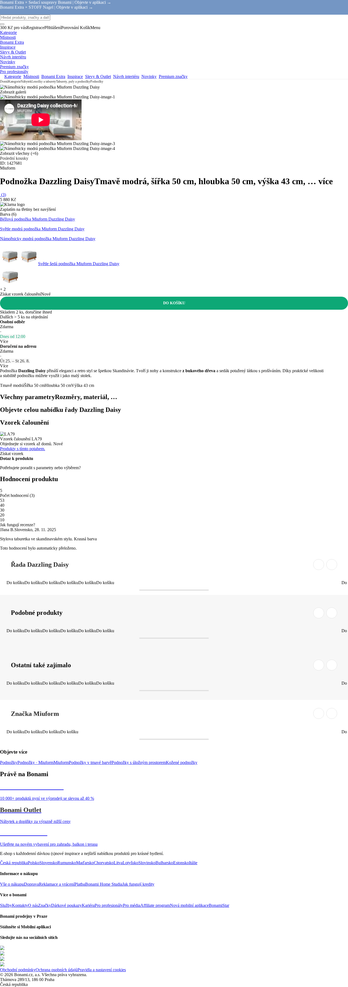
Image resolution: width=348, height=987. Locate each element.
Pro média (131, 905)
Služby (6, 905)
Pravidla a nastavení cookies (101, 969)
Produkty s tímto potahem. (22, 448)
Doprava (31, 884)
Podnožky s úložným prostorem (138, 762)
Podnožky (96, 81)
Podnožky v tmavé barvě (90, 762)
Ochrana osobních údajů (56, 969)
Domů (4, 81)
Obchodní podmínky (18, 969)
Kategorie (14, 81)
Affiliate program (155, 905)
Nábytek (26, 81)
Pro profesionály (109, 905)
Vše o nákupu (12, 884)
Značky (44, 905)
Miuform (61, 762)
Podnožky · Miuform (35, 762)
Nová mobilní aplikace (189, 905)
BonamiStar (219, 905)
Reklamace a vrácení (56, 884)
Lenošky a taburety (44, 81)
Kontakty (20, 905)
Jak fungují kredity (138, 884)
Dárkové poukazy (66, 905)
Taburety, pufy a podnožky (73, 81)
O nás (33, 905)
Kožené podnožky (181, 762)
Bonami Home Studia (103, 884)
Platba (79, 884)
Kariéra (88, 905)
